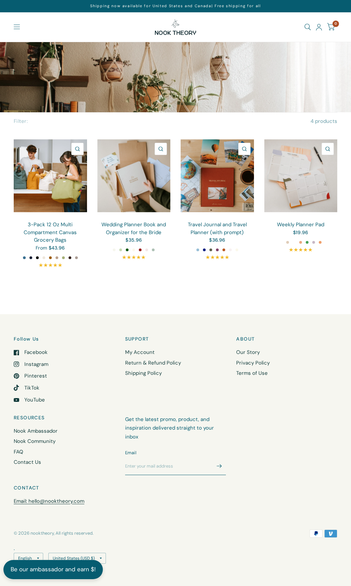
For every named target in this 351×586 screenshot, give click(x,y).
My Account (140, 352)
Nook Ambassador (36, 431)
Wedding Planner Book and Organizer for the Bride (133, 228)
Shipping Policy (143, 373)
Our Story (248, 352)
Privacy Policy (253, 362)
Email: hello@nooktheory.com (49, 501)
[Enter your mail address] (219, 466)
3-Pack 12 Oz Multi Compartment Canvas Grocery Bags (50, 232)
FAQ (18, 451)
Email (130, 453)
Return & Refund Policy (153, 362)
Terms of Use (252, 373)
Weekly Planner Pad (300, 224)
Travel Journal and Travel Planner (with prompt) (217, 228)
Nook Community (35, 441)
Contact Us (27, 462)
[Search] (307, 27)
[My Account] (319, 27)
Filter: (21, 121)
